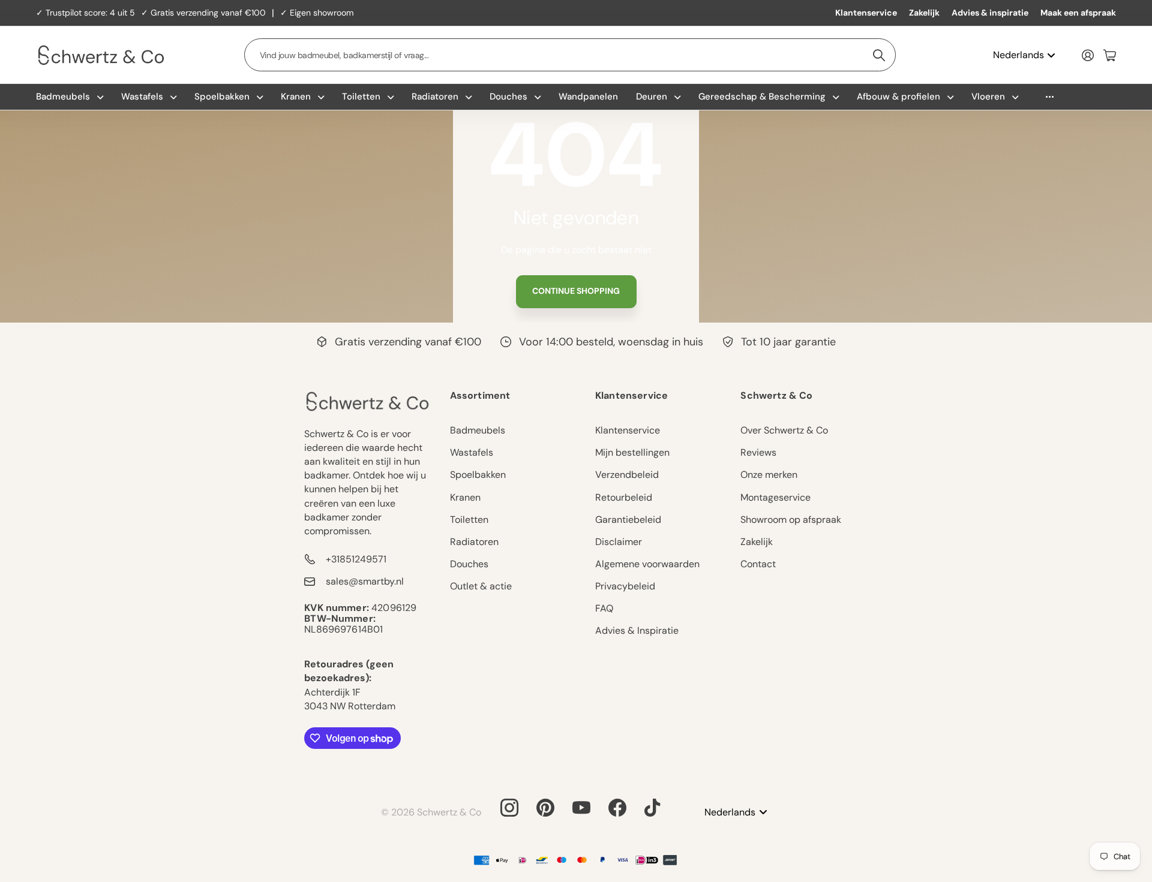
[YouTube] (581, 808)
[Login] (1088, 55)
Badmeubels (63, 97)
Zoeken (879, 54)
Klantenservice (866, 12)
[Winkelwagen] (1109, 55)
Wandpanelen (588, 97)
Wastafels (142, 97)
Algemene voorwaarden (647, 564)
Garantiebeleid (628, 519)
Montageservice (775, 497)
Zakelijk (924, 12)
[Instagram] (509, 808)
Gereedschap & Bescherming (762, 97)
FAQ (604, 608)
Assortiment (480, 395)
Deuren (651, 97)
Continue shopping (576, 290)
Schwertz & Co (776, 395)
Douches (508, 97)
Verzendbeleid (627, 474)
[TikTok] (652, 808)
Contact (758, 564)
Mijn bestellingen (632, 452)
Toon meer (1049, 96)
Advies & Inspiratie (637, 630)
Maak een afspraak (1078, 12)
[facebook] (617, 808)
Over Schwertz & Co (784, 430)
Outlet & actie (481, 586)
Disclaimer (618, 541)
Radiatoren (435, 97)
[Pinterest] (545, 808)
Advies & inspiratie (990, 12)
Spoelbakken (222, 97)
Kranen (296, 97)
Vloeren (988, 97)
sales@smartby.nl (365, 581)
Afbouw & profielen (898, 97)
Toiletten (361, 97)
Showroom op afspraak (790, 519)
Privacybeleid (625, 586)
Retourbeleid (623, 497)
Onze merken (768, 474)
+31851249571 (356, 559)
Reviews (758, 452)
